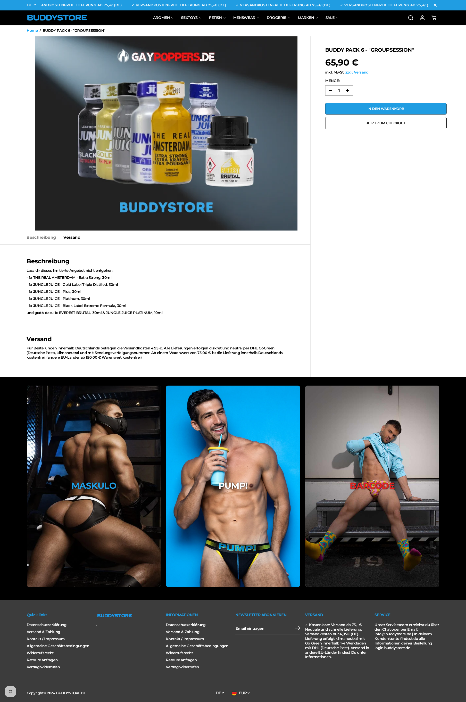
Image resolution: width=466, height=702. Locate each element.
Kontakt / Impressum (46, 639)
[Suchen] (410, 17)
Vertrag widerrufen (43, 667)
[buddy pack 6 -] (166, 133)
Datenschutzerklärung (47, 625)
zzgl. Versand (356, 72)
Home (32, 30)
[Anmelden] (422, 17)
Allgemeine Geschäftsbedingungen (58, 646)
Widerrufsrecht (40, 653)
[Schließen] (435, 5)
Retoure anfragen (42, 660)
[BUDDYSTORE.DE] (57, 17)
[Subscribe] (297, 629)
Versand (71, 237)
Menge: (332, 81)
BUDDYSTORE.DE (71, 693)
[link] (128, 615)
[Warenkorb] (434, 17)
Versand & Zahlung (43, 632)
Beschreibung (41, 237)
